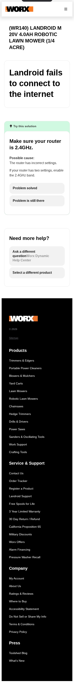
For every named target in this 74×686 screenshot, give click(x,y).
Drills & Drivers (18, 421)
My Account (16, 578)
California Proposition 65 (25, 526)
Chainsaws (16, 406)
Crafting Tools (18, 452)
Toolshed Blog (18, 653)
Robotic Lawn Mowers (23, 398)
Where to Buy (18, 601)
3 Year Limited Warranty (24, 511)
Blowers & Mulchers (22, 375)
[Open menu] (66, 9)
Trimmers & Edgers (21, 360)
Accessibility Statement (24, 609)
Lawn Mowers (18, 391)
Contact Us (16, 473)
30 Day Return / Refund (24, 519)
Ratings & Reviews (21, 593)
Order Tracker (18, 481)
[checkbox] (37, 188)
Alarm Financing (19, 549)
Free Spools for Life (22, 503)
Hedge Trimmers (20, 414)
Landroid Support (20, 496)
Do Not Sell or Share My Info (27, 616)
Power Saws (17, 429)
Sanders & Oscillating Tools (26, 436)
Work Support (18, 444)
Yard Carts (16, 383)
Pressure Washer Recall (24, 557)
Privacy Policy (18, 631)
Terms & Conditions (21, 624)
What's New (16, 660)
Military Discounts (20, 534)
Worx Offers (17, 542)
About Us (15, 586)
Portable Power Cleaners (25, 368)
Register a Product (21, 488)
